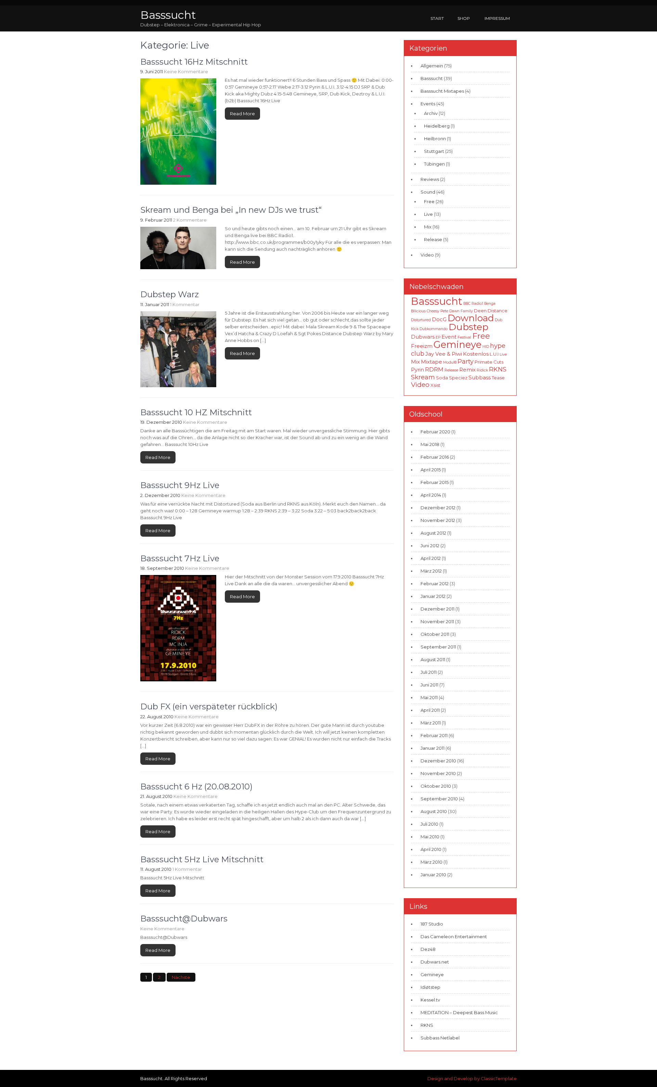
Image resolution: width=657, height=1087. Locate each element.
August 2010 (434, 811)
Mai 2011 (429, 697)
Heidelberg (437, 126)
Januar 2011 (433, 748)
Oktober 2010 (436, 786)
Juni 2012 (430, 545)
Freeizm (422, 346)
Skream (423, 377)
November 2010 (438, 773)
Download (471, 318)
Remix (467, 369)
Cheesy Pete (437, 311)
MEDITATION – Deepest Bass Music (459, 1012)
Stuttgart (434, 151)
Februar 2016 (435, 457)
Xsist (435, 385)
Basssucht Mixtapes (442, 91)
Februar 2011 (434, 735)
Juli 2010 (429, 824)
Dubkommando (434, 329)
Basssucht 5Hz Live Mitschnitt (201, 859)
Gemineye (457, 344)
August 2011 (433, 659)
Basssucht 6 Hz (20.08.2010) (196, 786)
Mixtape (431, 361)
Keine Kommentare (186, 71)
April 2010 (431, 849)
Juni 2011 (429, 684)
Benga (489, 303)
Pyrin (417, 369)
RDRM (434, 369)
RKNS (497, 369)
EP (438, 337)
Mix (427, 227)
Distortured (421, 320)
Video (427, 255)
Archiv (431, 113)
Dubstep (468, 326)
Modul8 (449, 362)
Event (448, 336)
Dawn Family (461, 311)
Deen (480, 310)
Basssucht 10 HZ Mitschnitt (196, 412)
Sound (428, 192)
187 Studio (432, 924)
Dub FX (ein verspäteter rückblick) (209, 706)
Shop (464, 18)
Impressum (497, 18)
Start (437, 18)
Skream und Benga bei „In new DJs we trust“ (231, 210)
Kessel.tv (430, 1000)
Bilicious (418, 311)
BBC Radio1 (473, 303)
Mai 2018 (430, 444)
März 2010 (431, 862)
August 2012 (433, 533)
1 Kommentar (184, 304)
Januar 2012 (433, 596)
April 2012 (431, 558)
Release (433, 239)
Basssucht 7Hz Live (179, 558)
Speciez (458, 377)
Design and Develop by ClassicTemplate (472, 1078)
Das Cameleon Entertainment (454, 936)
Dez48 (428, 949)
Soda (442, 377)
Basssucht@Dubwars (184, 919)
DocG (439, 319)
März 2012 (431, 571)
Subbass (479, 377)
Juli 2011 (429, 672)
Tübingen (434, 164)
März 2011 (431, 722)
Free (429, 201)
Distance (497, 310)
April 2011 (430, 710)
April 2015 (431, 469)
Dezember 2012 (438, 507)
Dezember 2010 (438, 760)
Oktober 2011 (435, 634)
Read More (242, 113)
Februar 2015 (435, 482)
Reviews (430, 179)
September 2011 (438, 647)
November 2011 (437, 621)
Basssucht (168, 15)
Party (466, 361)
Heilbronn (435, 138)
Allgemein (432, 65)
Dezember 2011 (437, 609)
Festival (464, 337)
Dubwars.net (435, 962)
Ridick (482, 370)
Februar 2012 (435, 583)
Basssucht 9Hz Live (179, 485)
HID (485, 346)
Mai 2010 (430, 836)
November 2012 (438, 520)
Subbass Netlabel (440, 1037)
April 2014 (431, 495)
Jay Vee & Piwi (443, 354)
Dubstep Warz (169, 294)
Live (428, 214)
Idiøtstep (430, 987)
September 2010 (439, 798)
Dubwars (423, 336)
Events (428, 103)
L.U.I (494, 354)
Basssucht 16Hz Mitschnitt (194, 62)
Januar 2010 (433, 874)
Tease (498, 377)
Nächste (181, 977)
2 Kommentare (190, 220)
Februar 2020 (435, 431)
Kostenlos (476, 354)
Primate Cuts (489, 362)
